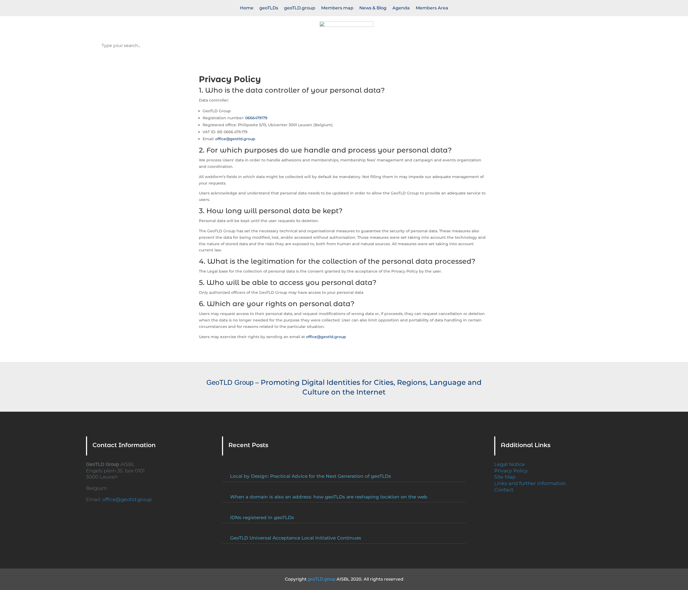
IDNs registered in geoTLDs (262, 517)
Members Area (432, 8)
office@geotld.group (235, 138)
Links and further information (530, 483)
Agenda (401, 8)
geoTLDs (268, 8)
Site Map (504, 477)
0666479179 (256, 117)
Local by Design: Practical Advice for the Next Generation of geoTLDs (310, 476)
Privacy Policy (511, 471)
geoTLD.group (299, 8)
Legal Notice (509, 464)
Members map (337, 8)
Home (246, 8)
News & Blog (372, 8)
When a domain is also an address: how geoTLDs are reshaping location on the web (328, 496)
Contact (503, 490)
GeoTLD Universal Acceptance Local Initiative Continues (295, 538)
